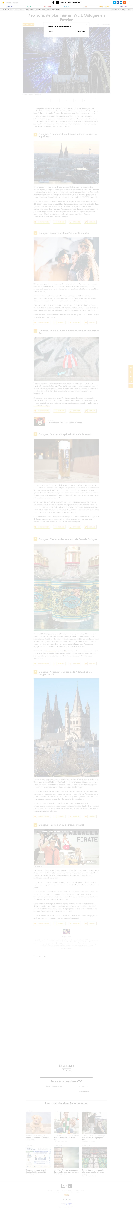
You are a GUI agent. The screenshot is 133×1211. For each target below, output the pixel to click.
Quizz (129, 9)
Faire (85, 7)
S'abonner (81, 31)
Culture (22, 9)
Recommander (104, 7)
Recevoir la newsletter (12, 3)
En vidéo (122, 9)
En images (114, 9)
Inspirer (28, 7)
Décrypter (47, 7)
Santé (43, 9)
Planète (32, 9)
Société (49, 9)
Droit (27, 9)
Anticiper (9, 7)
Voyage (58, 9)
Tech (53, 9)
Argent (10, 9)
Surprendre (123, 7)
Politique (38, 9)
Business (16, 9)
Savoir (66, 7)
